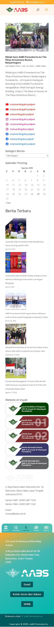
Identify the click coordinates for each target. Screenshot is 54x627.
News (43, 66)
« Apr (8, 202)
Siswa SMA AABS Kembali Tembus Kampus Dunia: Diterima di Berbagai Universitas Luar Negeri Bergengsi (26, 279)
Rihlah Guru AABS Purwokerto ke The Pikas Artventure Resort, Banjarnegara (26, 59)
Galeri (36, 530)
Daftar (26, 530)
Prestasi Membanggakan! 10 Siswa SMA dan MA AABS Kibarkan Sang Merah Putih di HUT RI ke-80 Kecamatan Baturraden (25, 385)
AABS (38, 66)
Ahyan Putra (15, 66)
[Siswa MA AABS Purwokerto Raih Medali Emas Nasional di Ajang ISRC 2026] (15, 229)
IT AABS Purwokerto (31, 616)
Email (27, 584)
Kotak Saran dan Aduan (27, 594)
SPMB (27, 604)
